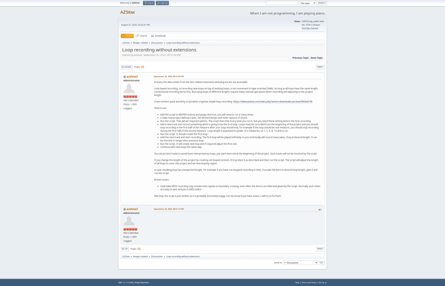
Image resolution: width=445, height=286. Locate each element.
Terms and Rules (309, 282)
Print (320, 67)
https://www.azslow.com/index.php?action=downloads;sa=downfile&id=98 (272, 101)
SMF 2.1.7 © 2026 (126, 282)
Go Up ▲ (323, 282)
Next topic (317, 57)
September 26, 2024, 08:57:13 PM (169, 209)
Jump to (278, 262)
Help (297, 282)
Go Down (126, 67)
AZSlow (127, 12)
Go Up (125, 249)
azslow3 (132, 76)
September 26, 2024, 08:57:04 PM (169, 76)
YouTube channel (310, 28)
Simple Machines (142, 282)
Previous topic (300, 57)
